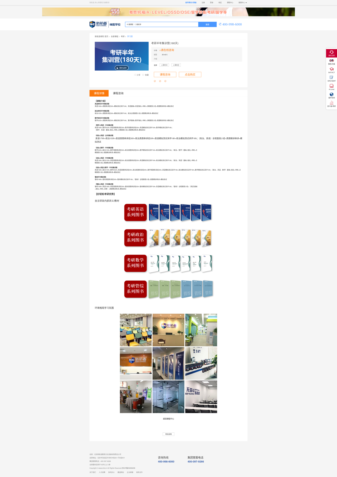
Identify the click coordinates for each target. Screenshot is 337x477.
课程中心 (230, 3)
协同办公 (111, 472)
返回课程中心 (168, 419)
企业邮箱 (130, 472)
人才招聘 (102, 472)
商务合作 (139, 472)
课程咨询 (165, 74)
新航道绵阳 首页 (101, 36)
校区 (220, 3)
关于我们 (93, 472)
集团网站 (121, 472)
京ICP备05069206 (128, 468)
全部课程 (114, 36)
